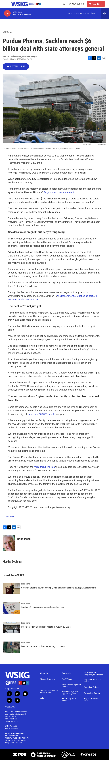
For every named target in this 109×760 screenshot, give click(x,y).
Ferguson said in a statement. (59, 192)
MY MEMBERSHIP (77, 4)
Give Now (97, 4)
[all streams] (105, 13)
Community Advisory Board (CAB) (49, 692)
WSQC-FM (21, 740)
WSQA (14, 740)
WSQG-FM (25, 738)
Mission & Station (47, 679)
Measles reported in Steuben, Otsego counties (43, 646)
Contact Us (66, 673)
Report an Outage (91, 687)
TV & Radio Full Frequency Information (93, 674)
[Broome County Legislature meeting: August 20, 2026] (11, 627)
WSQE (8, 740)
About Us (44, 673)
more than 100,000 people (41, 414)
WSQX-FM (17, 738)
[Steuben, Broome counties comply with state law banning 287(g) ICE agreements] (11, 588)
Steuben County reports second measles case (42, 607)
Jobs (42, 698)
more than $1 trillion (44, 466)
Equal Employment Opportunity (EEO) (70, 693)
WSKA (21, 743)
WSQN (7, 743)
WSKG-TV (14, 743)
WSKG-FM (8, 738)
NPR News (7, 32)
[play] (7, 13)
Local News (25, 584)
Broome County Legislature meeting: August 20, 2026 (46, 627)
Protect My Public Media (69, 700)
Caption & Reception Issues (92, 681)
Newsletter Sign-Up (92, 693)
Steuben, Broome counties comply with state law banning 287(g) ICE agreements (58, 587)
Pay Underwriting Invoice (91, 700)
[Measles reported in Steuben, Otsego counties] (11, 647)
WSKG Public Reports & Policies (71, 686)
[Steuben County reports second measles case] (11, 608)
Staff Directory (68, 679)
